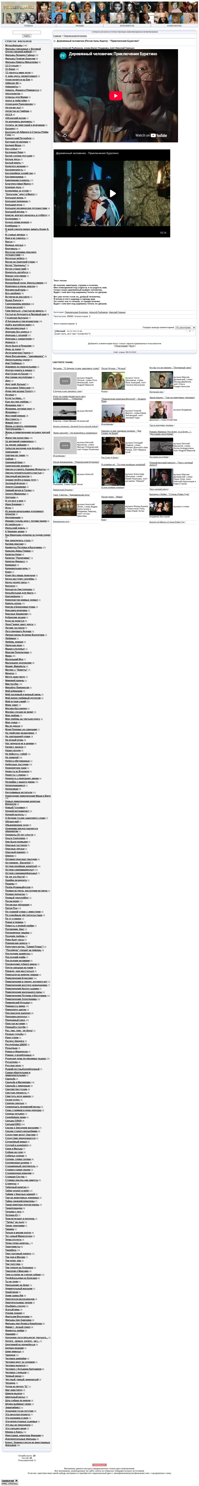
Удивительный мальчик (18, 1288)
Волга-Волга (12, 279)
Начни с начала (14, 747)
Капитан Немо (13, 554)
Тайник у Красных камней (20, 1194)
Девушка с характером (18, 338)
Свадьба (10, 1078)
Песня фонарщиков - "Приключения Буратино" (76, 462)
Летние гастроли (14, 628)
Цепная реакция (14, 1348)
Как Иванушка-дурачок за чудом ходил (28, 535)
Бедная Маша (13, 145)
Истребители (12, 524)
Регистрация (121, 346)
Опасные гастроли (16, 845)
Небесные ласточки (16, 764)
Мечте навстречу (15, 676)
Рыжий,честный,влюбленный (22, 1069)
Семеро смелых (14, 1103)
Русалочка (11, 1062)
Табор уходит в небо (17, 1190)
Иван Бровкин (13, 504)
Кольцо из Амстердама (18, 589)
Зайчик (9, 459)
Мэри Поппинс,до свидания (21, 729)
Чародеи (10, 1355)
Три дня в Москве (15, 1257)
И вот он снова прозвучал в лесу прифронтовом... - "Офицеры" (69, 397)
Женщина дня (13, 405)
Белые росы (12, 159)
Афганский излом (15, 118)
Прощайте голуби (15, 1027)
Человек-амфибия (15, 1358)
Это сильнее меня (15, 1428)
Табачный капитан (15, 1187)
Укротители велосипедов (19, 1299)
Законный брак (14, 462)
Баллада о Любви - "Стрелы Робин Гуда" (169, 494)
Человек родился (15, 1365)
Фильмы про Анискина (18, 1320)
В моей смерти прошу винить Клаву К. (27, 229)
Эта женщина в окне (16, 1418)
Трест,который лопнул (18, 1253)
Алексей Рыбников (98, 312)
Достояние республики (18, 377)
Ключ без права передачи (20, 575)
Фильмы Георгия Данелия (20, 58)
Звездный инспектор (17, 476)
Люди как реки (13, 645)
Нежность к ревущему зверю (22, 778)
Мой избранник (13, 691)
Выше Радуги (13, 300)
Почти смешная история (19, 967)
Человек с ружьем (15, 1372)
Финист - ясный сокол (18, 1327)
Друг (8, 380)
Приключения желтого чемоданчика (26, 985)
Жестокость (12, 419)
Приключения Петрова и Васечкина (25, 995)
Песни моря (12, 901)
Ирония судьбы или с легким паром (26, 521)
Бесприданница (14, 176)
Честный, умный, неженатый (21, 1379)
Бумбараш (11, 225)
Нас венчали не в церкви (19, 743)
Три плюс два (13, 1260)
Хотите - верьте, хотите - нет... (22, 1341)
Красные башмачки (16, 614)
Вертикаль (11, 248)
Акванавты (11, 86)
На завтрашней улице (17, 736)
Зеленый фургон (15, 483)
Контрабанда (12, 596)
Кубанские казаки (15, 617)
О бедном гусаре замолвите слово (25, 818)
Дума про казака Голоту (19, 391)
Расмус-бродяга (14, 1041)
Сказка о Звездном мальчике (22, 1127)
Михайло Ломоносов (17, 687)
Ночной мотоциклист (17, 811)
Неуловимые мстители (18, 792)
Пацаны (9, 883)
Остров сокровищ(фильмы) (21, 873)
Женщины (11, 412)
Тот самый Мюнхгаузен (18, 1236)
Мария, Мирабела (15, 666)
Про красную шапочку (18, 1013)
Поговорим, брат (14, 929)
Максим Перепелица (17, 652)
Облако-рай (12, 821)
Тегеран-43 (11, 1215)
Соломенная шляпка (17, 1162)
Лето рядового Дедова (18, 631)
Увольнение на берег (17, 1285)
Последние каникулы (17, 953)
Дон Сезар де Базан (16, 373)
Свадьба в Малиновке (18, 1082)
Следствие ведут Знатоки (20, 1134)
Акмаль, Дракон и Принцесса (22, 90)
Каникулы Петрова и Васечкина (23, 547)
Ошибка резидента (16, 880)
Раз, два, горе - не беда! (19, 1030)
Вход (131, 346)
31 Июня (10, 69)
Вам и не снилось (15, 238)
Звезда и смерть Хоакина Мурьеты (25, 469)
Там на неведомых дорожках (22, 1197)
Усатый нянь (12, 1309)
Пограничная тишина (17, 932)
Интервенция (12, 517)
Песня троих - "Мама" (112, 497)
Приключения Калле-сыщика (22, 988)
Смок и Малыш (14, 1148)
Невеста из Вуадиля (17, 771)
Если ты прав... (14, 398)
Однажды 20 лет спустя (19, 834)
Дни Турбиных (13, 363)
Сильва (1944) (13, 1120)
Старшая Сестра (14, 1176)
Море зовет (11, 705)
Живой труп (12, 422)
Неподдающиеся (15, 785)
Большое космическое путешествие (26, 208)
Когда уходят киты (16, 582)
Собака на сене (14, 1152)
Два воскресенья (15, 328)
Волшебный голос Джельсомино (24, 283)
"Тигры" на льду (14, 1222)
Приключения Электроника (21, 999)
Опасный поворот (15, 852)
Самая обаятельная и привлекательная (17, 1074)
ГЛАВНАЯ (28, 26)
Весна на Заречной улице (20, 262)
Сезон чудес (12, 1099)
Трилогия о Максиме (17, 1271)
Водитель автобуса (16, 272)
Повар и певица (14, 922)
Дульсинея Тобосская (18, 387)
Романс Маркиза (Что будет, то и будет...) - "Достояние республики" (170, 433)
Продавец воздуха (16, 1016)
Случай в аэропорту (17, 1145)
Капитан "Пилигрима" (17, 558)
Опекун (9, 855)
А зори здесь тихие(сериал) (21, 76)
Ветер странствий (15, 269)
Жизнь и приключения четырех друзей (27, 432)
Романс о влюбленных (18, 1055)
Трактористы (12, 1246)
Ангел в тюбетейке (16, 100)
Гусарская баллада (16, 317)
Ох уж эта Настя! (15, 876)
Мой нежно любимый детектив (23, 698)
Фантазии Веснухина (17, 1316)
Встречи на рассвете (17, 296)
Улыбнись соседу (15, 1306)
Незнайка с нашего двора (20, 782)
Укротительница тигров (18, 1302)
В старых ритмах (15, 234)
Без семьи (11, 148)
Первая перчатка (15, 894)
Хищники (10, 1334)
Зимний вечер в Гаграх (18, 490)
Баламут (10, 128)
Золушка (10, 497)
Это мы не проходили (17, 1425)
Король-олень (13, 603)
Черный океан (13, 1376)
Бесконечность (14, 169)
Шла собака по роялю (18, 1400)
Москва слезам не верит (19, 712)
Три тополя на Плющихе (19, 1267)
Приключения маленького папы (23, 992)
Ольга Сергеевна (15, 838)
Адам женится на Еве (17, 79)
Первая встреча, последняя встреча (26, 890)
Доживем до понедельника (21, 366)
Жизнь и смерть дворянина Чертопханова (21, 427)
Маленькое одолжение (18, 663)
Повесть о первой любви (19, 925)
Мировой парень (14, 680)
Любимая (10, 638)
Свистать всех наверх (18, 1096)
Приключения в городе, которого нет (26, 981)
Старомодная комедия (18, 1173)
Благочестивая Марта (18, 183)
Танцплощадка (13, 1208)
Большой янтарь (14, 211)
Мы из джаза (12, 726)
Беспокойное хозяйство (19, 173)
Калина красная (14, 544)
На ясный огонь (14, 740)
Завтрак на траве (15, 455)
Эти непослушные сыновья (21, 1421)
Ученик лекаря (13, 1313)
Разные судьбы (14, 1034)
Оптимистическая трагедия (21, 859)
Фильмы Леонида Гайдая (20, 55)
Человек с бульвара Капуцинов (23, 1369)
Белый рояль (13, 162)
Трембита (10, 1250)
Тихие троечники (14, 1225)
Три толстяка (12, 1264)
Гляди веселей (14, 307)
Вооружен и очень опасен (20, 286)
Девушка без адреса (17, 331)
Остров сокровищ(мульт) (19, 869)
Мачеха (9, 673)
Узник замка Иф (14, 1295)
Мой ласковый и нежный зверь (23, 694)
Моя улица (11, 722)
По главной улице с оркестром (23, 911)
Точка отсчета (13, 1239)
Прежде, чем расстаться (19, 971)
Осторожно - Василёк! (18, 862)
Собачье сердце (14, 1155)
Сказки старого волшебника (21, 1131)
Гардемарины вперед (17, 303)
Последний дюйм (15, 957)
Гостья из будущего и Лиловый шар (25, 314)
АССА (8, 114)
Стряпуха (10, 1183)
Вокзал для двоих (15, 276)
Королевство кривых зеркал (21, 600)
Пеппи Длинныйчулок (18, 887)
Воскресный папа (15, 289)
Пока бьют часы (14, 939)
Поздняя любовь (15, 936)
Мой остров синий (15, 701)
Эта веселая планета (17, 1414)
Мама (8, 656)
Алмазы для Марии (16, 97)
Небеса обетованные (17, 761)
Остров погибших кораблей (21, 866)
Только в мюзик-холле (18, 1232)
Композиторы (174, 26)
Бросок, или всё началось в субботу (26, 215)
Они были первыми (16, 841)
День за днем (13, 349)
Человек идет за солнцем (20, 1362)
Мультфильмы (14, 45)
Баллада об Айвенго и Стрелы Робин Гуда (166, 522)
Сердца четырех (14, 1113)
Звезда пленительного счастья (23, 473)
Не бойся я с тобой (16, 754)
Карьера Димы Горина (18, 551)
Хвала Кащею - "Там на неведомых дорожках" (172, 397)
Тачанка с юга (13, 1211)
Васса (8, 241)
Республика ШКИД (16, 1044)
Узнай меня (11, 1292)
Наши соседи (13, 750)
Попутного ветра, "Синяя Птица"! (24, 946)
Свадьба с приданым (17, 1085)
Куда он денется (14, 621)
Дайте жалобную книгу (18, 324)
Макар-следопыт (15, 649)
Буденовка (11, 218)
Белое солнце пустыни (18, 155)
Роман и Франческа (16, 1051)
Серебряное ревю (15, 1117)
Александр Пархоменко (19, 104)
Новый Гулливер (15, 807)
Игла (8, 507)
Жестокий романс (15, 415)
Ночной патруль (14, 814)
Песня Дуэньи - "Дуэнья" (113, 368)
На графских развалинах (19, 733)
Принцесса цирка (15, 1006)
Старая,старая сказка (17, 1169)
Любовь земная (14, 642)
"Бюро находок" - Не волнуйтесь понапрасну (75, 433)
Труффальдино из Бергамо (21, 1278)
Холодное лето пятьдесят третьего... (26, 1337)
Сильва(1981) (13, 1124)
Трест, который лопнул (158, 489)
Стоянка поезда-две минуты (21, 1180)
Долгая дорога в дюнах (18, 370)
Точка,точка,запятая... (17, 1243)
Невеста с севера (15, 775)
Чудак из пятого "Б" (16, 1386)
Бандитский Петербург (18, 138)
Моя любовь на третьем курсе (22, 719)
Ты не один (11, 1281)
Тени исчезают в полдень (20, 1218)
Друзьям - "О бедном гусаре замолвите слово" (76, 368)
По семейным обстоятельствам (23, 915)
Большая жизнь (14, 197)
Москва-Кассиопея (16, 708)
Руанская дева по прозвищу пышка (25, 1058)
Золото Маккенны (15, 493)
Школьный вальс (15, 1397)
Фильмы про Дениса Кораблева (23, 1323)
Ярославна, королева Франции (23, 1435)
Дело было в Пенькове (18, 345)
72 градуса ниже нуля (18, 72)
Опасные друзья (14, 848)
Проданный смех (15, 1020)
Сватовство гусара (16, 1089)
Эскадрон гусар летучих (19, 1411)
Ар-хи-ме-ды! (13, 107)
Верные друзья (14, 245)
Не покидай (11, 757)
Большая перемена (16, 201)
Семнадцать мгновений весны (22, 1106)
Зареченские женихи (17, 466)
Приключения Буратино (19, 978)
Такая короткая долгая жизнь (22, 1204)
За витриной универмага (19, 441)
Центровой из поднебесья (20, 1344)
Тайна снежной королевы (20, 1201)
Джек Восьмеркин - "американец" (24, 356)
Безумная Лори (14, 152)
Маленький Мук (14, 659)
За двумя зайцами (15, 445)
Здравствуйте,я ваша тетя (20, 479)
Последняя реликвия (17, 960)
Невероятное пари (15, 768)
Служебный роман (16, 1141)
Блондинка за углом (17, 190)
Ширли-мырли (13, 1393)
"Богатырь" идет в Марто (20, 194)
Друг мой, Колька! (15, 384)
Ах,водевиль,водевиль (18, 121)
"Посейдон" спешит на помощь (23, 950)
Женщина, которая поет (18, 408)
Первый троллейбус (17, 897)
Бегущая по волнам (16, 141)
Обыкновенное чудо (17, 825)
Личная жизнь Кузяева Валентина (24, 635)
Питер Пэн (11, 908)
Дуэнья (9, 394)
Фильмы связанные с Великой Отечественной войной (23, 50)
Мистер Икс (12, 684)
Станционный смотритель (20, 1166)
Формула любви (14, 1330)
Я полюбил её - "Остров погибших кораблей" (123, 464)
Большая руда (13, 204)
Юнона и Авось (14, 1432)
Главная (57, 36)
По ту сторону (13, 918)
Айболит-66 (12, 83)
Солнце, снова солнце (18, 1159)
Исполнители (127, 26)
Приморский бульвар (17, 1002)
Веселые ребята (14, 258)
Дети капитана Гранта (18, 352)
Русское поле (13, 1065)
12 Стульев (11, 65)
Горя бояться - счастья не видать (24, 310)
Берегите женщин (15, 166)
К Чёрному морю (14, 531)
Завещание (11, 452)
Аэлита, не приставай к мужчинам (25, 125)
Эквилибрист (12, 1407)
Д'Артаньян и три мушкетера (21, 321)
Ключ (8, 572)
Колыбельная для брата (19, 593)
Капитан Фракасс (15, 561)
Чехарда (10, 1383)
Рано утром (11, 1037)
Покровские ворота (16, 943)
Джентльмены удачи (17, 359)
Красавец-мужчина (16, 610)
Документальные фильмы (20, 1439)
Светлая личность (16, 1092)
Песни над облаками (17, 904)
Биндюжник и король (17, 180)
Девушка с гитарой (16, 335)
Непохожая (11, 789)
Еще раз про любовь (17, 401)
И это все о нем (14, 500)
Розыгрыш (11, 1048)
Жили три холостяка (17, 438)
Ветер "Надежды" (15, 265)
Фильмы (80, 26)
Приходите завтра (15, 1009)
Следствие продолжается (20, 1138)
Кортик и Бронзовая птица (20, 607)
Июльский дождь (15, 528)
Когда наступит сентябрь (19, 579)
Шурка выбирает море (18, 1404)
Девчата (10, 342)
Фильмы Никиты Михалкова (21, 62)
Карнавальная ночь (16, 568)
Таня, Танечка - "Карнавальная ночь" (71, 495)
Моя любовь (12, 715)
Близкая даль (13, 187)
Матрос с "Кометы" (16, 669)
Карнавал (10, 565)
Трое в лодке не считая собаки (23, 1274)
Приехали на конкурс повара (21, 974)
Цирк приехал (13, 1351)
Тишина (9, 1229)
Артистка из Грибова (17, 111)
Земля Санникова (15, 486)
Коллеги (10, 586)
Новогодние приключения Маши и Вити (28, 796)
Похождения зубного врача (21, 964)
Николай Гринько (117, 312)
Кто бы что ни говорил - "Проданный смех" (170, 367)
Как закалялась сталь (18, 540)
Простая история (15, 1023)
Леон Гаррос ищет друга (19, 624)
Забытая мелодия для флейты (23, 448)
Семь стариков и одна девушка (23, 1110)
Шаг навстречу (14, 1390)
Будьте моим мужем (17, 222)
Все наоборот (13, 293)
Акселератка (12, 93)
